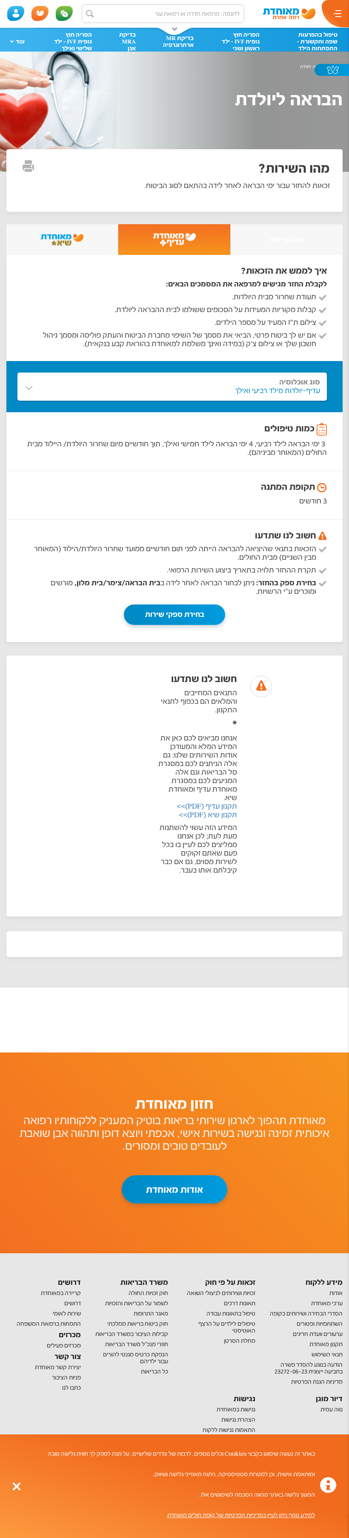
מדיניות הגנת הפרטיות (317, 1381)
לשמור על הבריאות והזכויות (136, 1303)
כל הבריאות (154, 1371)
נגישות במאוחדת (236, 1409)
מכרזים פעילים (64, 1345)
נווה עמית (331, 1409)
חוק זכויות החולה (148, 1293)
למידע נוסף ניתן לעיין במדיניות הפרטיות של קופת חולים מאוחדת (241, 1515)
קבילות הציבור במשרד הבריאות (131, 1334)
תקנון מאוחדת (326, 1344)
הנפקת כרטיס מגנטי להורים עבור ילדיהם (135, 1358)
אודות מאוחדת (174, 1189)
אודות (336, 1293)
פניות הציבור (66, 1377)
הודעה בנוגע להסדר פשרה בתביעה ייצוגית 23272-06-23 (309, 1368)
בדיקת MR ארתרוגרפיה (178, 42)
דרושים (72, 1303)
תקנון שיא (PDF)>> (208, 814)
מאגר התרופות (151, 1313)
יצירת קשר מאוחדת (58, 1367)
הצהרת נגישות (238, 1419)
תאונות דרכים (239, 1303)
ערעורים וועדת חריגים (318, 1334)
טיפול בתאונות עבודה (230, 1313)
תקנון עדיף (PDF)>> (207, 806)
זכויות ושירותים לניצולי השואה (221, 1293)
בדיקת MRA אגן (127, 41)
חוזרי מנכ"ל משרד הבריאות (136, 1344)
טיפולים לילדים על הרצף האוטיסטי (226, 1327)
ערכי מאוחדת (327, 1303)
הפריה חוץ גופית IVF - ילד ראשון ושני (241, 41)
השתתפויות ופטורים (320, 1323)
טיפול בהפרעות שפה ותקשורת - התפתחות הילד (317, 41)
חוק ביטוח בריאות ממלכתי (137, 1323)
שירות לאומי (67, 1313)
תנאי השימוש (327, 1354)
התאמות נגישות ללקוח (229, 1430)
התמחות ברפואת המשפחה (49, 1323)
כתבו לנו (71, 1387)
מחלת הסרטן (239, 1340)
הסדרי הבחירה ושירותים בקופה (306, 1313)
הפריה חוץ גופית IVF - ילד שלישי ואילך (73, 41)
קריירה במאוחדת (61, 1293)
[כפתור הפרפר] (332, 70)
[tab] (174, 239)
